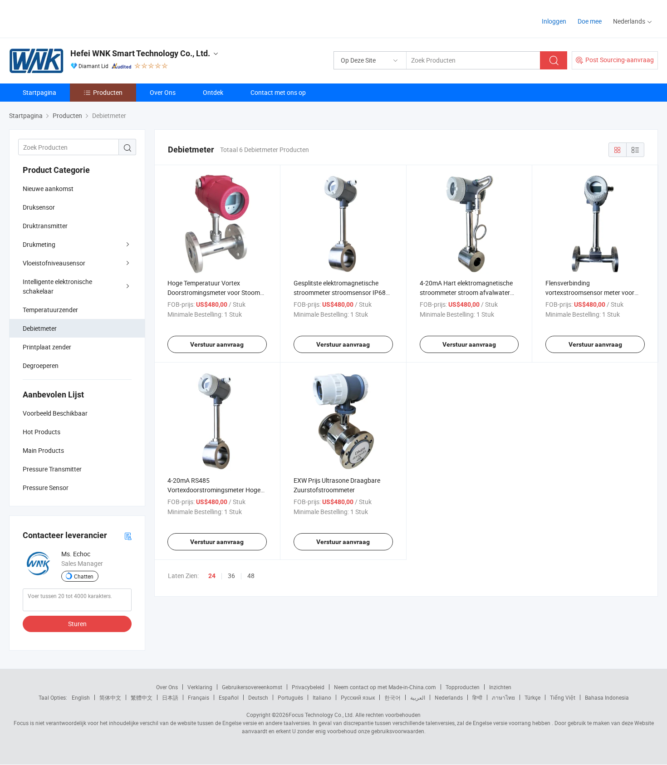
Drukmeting (39, 244)
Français (198, 697)
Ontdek (213, 92)
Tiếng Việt (562, 697)
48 (251, 575)
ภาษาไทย (503, 697)
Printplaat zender (47, 347)
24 (212, 575)
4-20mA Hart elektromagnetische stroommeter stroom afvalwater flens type (466, 292)
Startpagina (39, 92)
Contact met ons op (278, 92)
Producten (108, 92)
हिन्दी (477, 697)
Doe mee (590, 21)
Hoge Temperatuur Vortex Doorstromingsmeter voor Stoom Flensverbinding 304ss (213, 292)
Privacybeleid (308, 687)
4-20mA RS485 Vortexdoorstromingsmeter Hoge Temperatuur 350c (213, 490)
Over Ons (163, 92)
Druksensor (39, 207)
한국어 (392, 697)
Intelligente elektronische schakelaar (57, 286)
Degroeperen (41, 365)
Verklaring (199, 687)
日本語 (170, 697)
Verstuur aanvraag (217, 344)
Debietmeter (40, 328)
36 (231, 575)
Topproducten (463, 687)
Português (290, 697)
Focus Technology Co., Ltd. (321, 714)
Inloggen (554, 21)
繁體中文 (141, 697)
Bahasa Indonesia (607, 697)
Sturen (77, 623)
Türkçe (532, 697)
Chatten (83, 576)
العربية (417, 697)
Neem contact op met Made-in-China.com (385, 687)
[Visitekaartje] (128, 536)
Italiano (322, 697)
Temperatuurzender (50, 309)
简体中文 (110, 697)
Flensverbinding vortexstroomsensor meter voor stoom (589, 292)
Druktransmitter (45, 225)
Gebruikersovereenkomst (252, 687)
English (81, 697)
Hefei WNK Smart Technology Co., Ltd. (140, 53)
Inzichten (500, 687)
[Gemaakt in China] (67, 18)
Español (229, 697)
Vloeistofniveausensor (54, 263)
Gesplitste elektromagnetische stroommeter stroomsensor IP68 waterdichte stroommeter (340, 292)
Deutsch (258, 697)
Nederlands (449, 697)
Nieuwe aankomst (48, 188)
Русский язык (358, 697)
